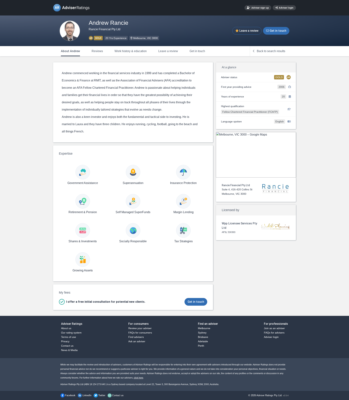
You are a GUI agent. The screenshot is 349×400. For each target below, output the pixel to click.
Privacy (65, 341)
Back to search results (270, 51)
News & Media (69, 350)
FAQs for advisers (274, 332)
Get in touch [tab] (197, 51)
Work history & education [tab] (131, 51)
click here (138, 378)
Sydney (202, 332)
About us (66, 328)
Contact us (67, 345)
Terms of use (68, 337)
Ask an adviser (136, 341)
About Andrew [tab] (70, 51)
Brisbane (203, 337)
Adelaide (203, 341)
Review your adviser (140, 328)
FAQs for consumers (140, 332)
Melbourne (204, 328)
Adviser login (285, 7)
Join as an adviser (274, 328)
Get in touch (277, 30)
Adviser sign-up (260, 7)
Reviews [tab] (97, 51)
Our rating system (71, 332)
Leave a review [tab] (168, 51)
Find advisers (136, 337)
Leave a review (248, 30)
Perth (201, 345)
